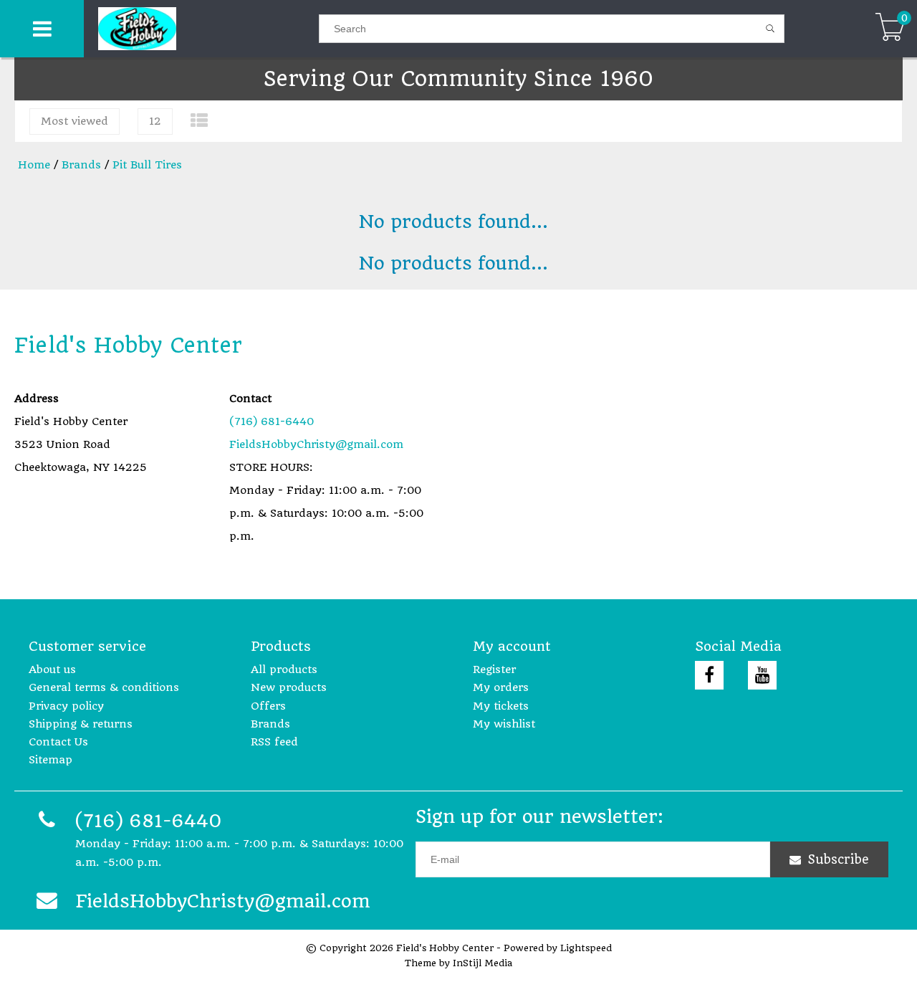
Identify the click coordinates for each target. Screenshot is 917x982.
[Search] (770, 28)
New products (289, 687)
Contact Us (58, 741)
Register (494, 669)
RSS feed (274, 741)
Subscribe (838, 859)
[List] (199, 120)
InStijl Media (482, 963)
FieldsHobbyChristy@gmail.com (316, 444)
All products (284, 669)
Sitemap (50, 759)
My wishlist (504, 724)
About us (52, 669)
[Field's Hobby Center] (201, 28)
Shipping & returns (81, 724)
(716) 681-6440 (271, 421)
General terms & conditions (104, 687)
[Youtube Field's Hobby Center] (762, 675)
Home (34, 164)
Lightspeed (586, 948)
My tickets (501, 706)
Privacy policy (66, 706)
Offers (268, 706)
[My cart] (890, 29)
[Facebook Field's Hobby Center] (709, 675)
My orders (501, 687)
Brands (81, 164)
